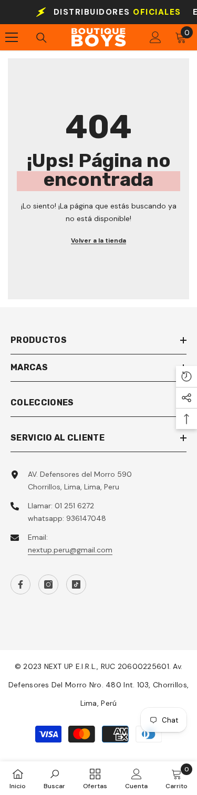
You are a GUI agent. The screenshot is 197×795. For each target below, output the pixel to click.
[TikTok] (76, 584)
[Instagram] (48, 584)
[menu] (11, 37)
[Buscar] (41, 38)
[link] (54, 778)
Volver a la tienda (98, 240)
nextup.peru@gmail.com (70, 550)
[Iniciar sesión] (155, 37)
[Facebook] (20, 584)
